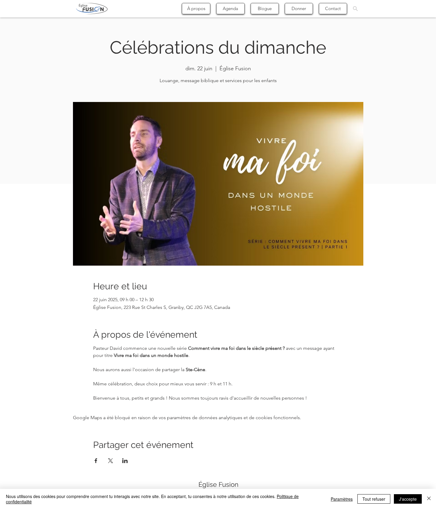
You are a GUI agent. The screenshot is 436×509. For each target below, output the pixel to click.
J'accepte (408, 499)
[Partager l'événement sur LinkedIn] (125, 460)
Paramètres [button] (342, 499)
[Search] (355, 8)
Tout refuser (373, 499)
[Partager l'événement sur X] (110, 460)
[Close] (428, 499)
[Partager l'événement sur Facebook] (96, 460)
